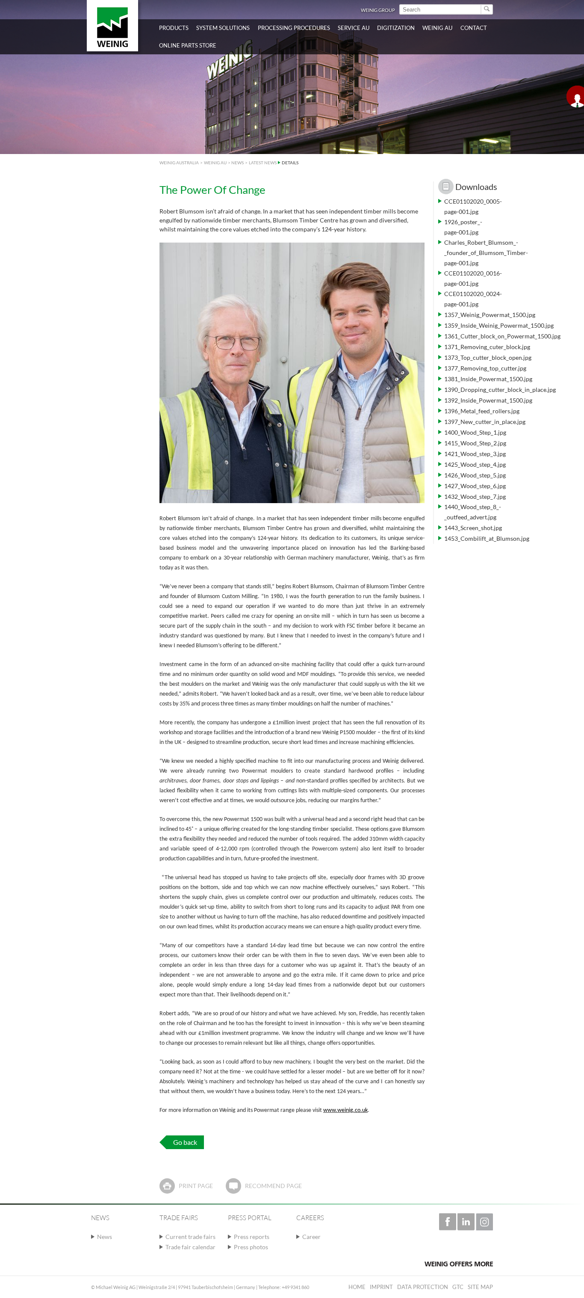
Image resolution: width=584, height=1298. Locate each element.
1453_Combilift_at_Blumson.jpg (486, 538)
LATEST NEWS (263, 162)
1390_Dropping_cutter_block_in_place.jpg (500, 389)
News (104, 1236)
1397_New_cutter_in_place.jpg (484, 421)
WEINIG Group (378, 10)
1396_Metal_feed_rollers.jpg (481, 411)
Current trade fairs (190, 1236)
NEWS (237, 162)
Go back (185, 1142)
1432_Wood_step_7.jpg (475, 496)
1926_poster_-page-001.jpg (463, 227)
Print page (196, 1185)
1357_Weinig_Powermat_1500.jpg (489, 314)
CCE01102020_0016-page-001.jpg (473, 278)
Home (357, 1286)
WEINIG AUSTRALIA (179, 162)
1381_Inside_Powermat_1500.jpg (488, 378)
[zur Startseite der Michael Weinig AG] (112, 25)
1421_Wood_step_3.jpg (475, 453)
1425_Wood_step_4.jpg (475, 464)
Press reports (251, 1236)
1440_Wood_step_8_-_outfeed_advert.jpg (472, 512)
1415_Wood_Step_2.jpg (475, 443)
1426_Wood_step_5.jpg (475, 475)
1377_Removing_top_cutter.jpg (485, 368)
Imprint (381, 1286)
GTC (457, 1286)
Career (311, 1236)
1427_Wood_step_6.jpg (475, 485)
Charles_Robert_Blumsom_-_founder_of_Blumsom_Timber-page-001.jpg (486, 253)
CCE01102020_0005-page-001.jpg (473, 206)
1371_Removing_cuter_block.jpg (487, 346)
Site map (480, 1286)
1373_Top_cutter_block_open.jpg (487, 357)
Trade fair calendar (190, 1247)
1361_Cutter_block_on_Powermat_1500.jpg (502, 336)
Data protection (422, 1286)
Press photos (251, 1247)
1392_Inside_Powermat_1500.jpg (488, 400)
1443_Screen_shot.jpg (473, 527)
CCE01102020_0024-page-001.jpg (473, 299)
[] (487, 9)
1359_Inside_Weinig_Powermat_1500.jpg (499, 325)
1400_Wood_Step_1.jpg (475, 432)
